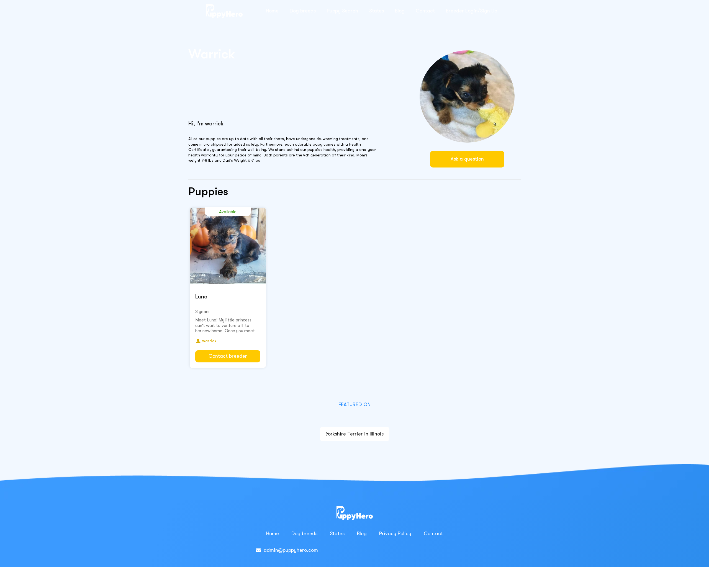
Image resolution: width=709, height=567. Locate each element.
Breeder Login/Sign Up (471, 11)
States (376, 11)
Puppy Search (342, 11)
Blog (400, 11)
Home (272, 11)
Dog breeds (303, 11)
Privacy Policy (395, 533)
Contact (425, 11)
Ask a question (467, 159)
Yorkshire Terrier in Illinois (355, 434)
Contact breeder (228, 356)
